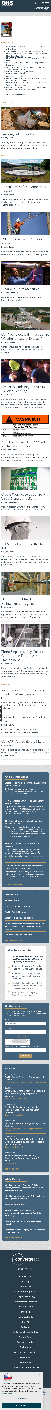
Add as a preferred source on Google (42, 8)
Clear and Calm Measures (20, 288)
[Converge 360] (25, 1259)
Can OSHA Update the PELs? (22, 741)
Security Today (25, 1337)
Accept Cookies (21, 1405)
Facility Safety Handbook (16, 912)
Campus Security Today (25, 1291)
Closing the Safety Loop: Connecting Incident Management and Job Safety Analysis (22, 1110)
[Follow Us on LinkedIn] (39, 3)
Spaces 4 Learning (25, 1342)
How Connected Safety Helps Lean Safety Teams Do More (24, 802)
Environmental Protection (25, 1301)
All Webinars (11, 1169)
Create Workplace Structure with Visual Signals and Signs (25, 496)
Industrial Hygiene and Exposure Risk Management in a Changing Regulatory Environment (27, 959)
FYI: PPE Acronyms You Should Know (23, 241)
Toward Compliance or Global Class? (23, 719)
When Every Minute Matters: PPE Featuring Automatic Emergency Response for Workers (25, 1093)
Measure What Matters (15, 1204)
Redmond (25, 1327)
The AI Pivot (25, 1357)
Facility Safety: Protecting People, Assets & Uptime (24, 1078)
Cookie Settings (21, 1398)
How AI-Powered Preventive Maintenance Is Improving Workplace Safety (25, 867)
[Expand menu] (47, 3)
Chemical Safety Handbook (17, 906)
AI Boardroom (25, 1276)
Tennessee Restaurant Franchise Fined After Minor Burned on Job (27, 967)
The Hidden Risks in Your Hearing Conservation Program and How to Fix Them (23, 1158)
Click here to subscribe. (16, 94)
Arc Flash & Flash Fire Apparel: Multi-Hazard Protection (23, 443)
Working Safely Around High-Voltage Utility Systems (25, 1124)
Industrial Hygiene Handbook (18, 934)
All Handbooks (12, 940)
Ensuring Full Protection (18, 134)
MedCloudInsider (25, 1317)
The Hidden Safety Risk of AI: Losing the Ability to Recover (23, 822)
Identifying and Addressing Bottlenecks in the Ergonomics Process (24, 1197)
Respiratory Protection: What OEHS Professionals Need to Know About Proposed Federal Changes (27, 985)
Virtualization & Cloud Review (25, 1367)
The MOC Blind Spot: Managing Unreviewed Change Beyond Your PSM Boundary (23, 1213)
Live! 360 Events (25, 1307)
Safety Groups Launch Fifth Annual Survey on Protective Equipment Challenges (27, 976)
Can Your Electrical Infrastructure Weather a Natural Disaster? (25, 336)
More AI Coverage (14, 884)
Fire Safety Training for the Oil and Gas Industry (23, 1222)
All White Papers (13, 1238)
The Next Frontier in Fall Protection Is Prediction (22, 844)
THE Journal (25, 1362)
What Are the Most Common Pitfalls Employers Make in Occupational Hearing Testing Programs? (24, 1188)
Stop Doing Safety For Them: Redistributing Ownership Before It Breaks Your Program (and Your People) (25, 1142)
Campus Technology (25, 1296)
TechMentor (25, 1347)
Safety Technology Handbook (19, 918)
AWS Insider (25, 1286)
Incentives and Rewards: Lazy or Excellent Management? (25, 692)
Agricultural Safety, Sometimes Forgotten (23, 188)
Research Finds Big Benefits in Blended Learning (23, 388)
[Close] (39, 1375)
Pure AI (25, 1322)
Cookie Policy (7, 1393)
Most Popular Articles (20, 950)
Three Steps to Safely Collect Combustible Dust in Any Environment (22, 655)
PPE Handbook (12, 900)
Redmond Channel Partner (25, 1332)
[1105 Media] (25, 1269)
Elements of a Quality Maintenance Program (17, 601)
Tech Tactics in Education (25, 1352)
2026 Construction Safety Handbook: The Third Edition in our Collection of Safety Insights (24, 926)
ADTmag (26, 1281)
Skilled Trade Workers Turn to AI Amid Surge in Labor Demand (25, 784)
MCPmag (25, 1312)
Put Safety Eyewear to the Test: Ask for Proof (23, 545)
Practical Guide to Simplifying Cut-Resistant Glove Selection (25, 1231)
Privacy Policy (22, 1037)
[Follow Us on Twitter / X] (43, 3)
